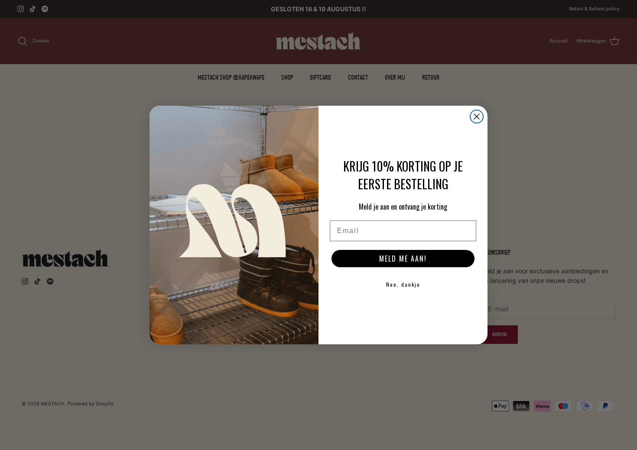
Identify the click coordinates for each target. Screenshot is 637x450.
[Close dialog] (476, 116)
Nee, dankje (403, 284)
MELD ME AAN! (403, 258)
